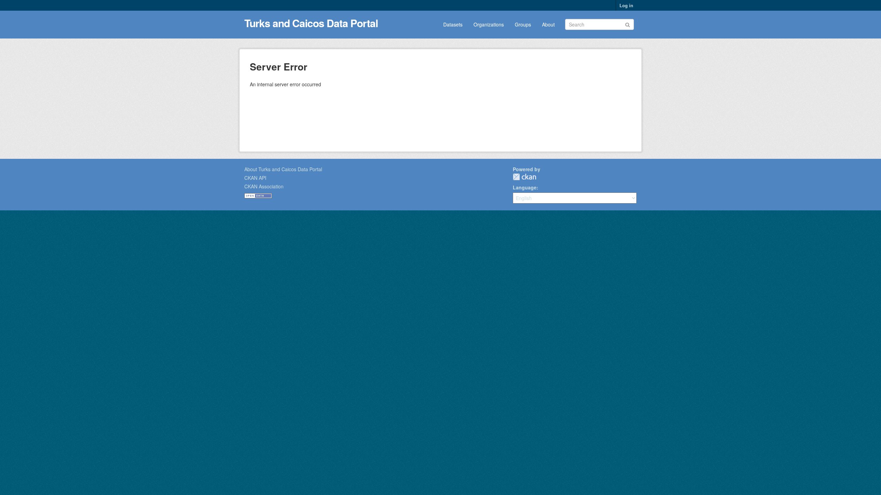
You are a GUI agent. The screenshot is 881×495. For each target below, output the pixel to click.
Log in (626, 5)
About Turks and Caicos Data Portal (283, 169)
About (548, 24)
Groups (523, 24)
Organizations (489, 24)
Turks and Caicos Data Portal (311, 22)
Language (525, 187)
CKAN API (255, 177)
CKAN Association (264, 186)
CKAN (524, 176)
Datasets (453, 24)
